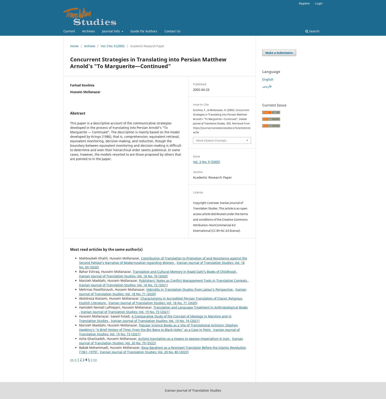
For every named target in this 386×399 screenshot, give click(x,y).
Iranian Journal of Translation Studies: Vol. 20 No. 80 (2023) (144, 352)
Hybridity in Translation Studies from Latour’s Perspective (190, 289)
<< (72, 359)
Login (319, 3)
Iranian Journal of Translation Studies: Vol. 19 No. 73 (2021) (125, 312)
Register (304, 3)
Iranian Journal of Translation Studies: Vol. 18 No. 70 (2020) (123, 276)
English (267, 79)
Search (313, 31)
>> (95, 359)
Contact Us (172, 31)
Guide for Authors (143, 31)
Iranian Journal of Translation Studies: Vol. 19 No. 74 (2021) (155, 321)
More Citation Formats (211, 140)
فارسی (267, 86)
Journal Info (111, 31)
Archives (88, 31)
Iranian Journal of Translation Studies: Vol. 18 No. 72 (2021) (123, 285)
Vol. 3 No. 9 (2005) (113, 46)
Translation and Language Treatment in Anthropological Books (200, 307)
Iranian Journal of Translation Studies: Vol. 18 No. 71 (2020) (153, 303)
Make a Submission (279, 53)
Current (69, 31)
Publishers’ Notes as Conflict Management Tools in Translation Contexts (193, 280)
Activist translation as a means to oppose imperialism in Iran (184, 338)
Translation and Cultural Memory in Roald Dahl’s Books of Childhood (185, 271)
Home (74, 46)
